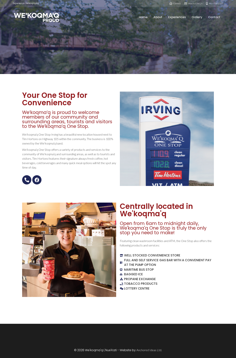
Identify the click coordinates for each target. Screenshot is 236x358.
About (157, 17)
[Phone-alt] (26, 179)
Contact (214, 17)
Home (143, 17)
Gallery (197, 17)
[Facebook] (36, 179)
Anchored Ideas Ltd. (149, 350)
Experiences (177, 17)
